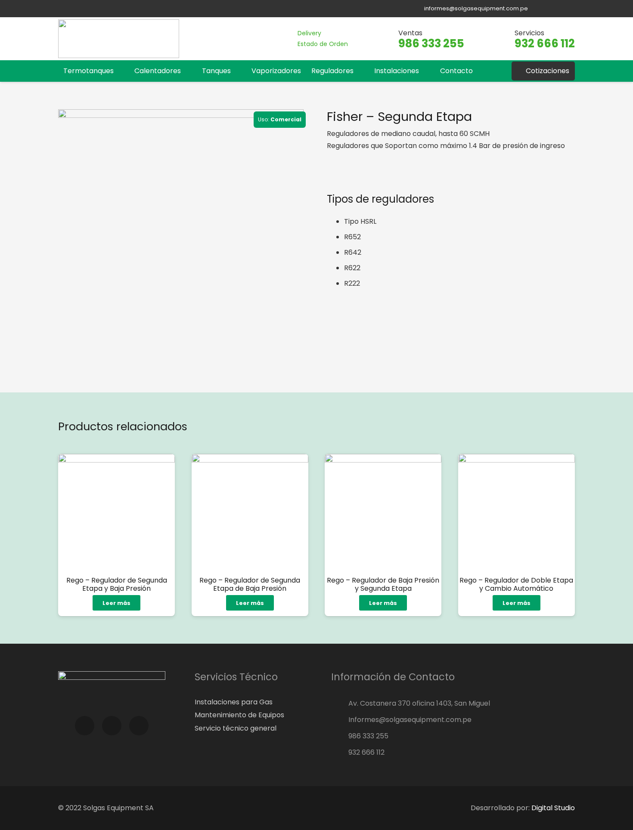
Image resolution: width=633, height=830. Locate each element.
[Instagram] (556, 8)
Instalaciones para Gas (234, 702)
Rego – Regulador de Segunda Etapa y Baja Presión (116, 584)
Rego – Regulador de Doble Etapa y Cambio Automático (516, 584)
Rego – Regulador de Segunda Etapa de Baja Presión (249, 584)
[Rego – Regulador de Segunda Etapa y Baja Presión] (116, 512)
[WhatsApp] (569, 8)
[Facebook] (543, 8)
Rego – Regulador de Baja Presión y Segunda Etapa (383, 584)
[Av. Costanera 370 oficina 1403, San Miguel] (339, 703)
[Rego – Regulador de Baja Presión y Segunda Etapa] (383, 512)
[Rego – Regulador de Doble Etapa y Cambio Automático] (516, 512)
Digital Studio (553, 808)
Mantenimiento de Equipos (239, 715)
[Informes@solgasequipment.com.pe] (339, 720)
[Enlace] (118, 38)
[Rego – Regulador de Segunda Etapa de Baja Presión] (250, 512)
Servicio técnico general (235, 728)
